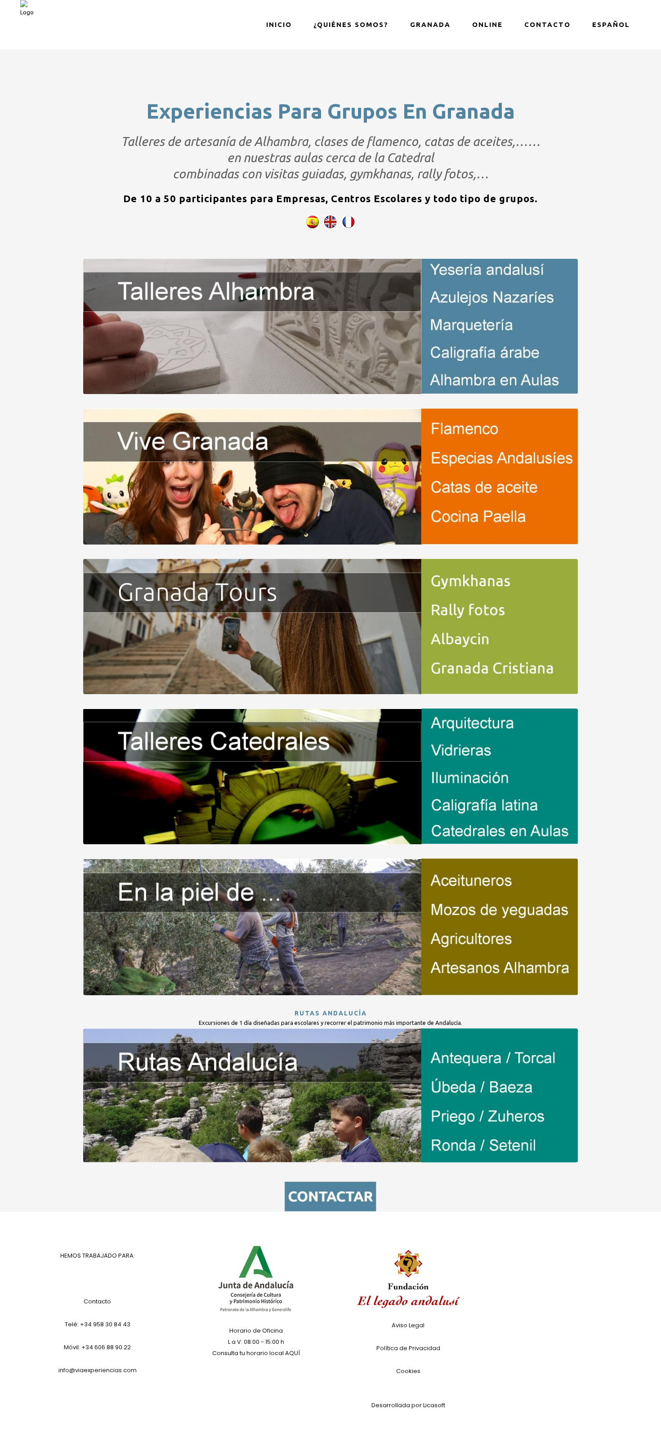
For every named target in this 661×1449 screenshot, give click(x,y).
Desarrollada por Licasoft (408, 1405)
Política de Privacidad (408, 1348)
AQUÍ (292, 1353)
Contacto (97, 1301)
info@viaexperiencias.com (97, 1370)
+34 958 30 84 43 (105, 1324)
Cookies (408, 1371)
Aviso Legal (408, 1325)
